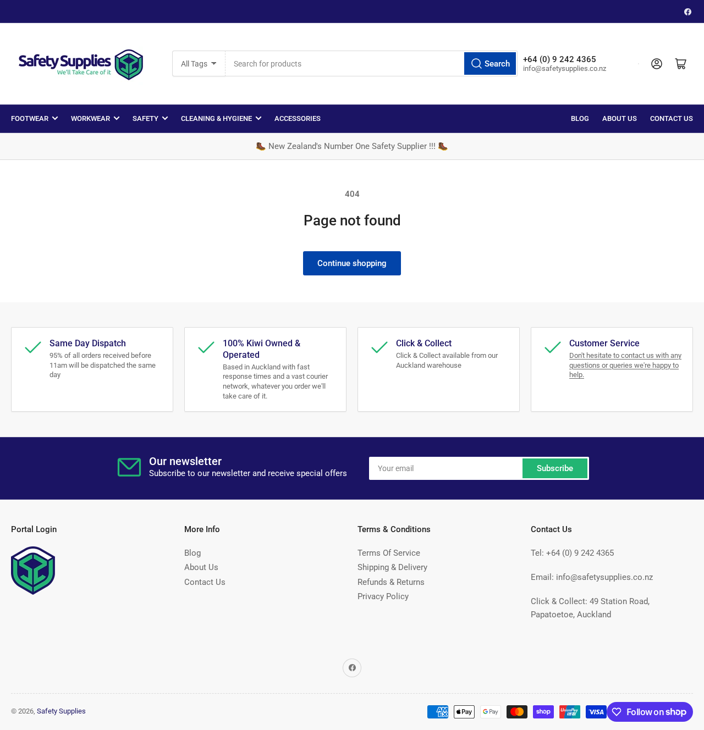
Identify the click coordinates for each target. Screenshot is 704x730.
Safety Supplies (61, 711)
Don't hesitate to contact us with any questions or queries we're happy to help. (625, 365)
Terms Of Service (389, 553)
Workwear (90, 118)
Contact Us (671, 118)
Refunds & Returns (391, 582)
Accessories (297, 118)
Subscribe (555, 468)
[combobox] (372, 63)
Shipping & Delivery (392, 567)
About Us (619, 118)
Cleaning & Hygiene (216, 118)
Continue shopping (352, 263)
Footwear (29, 118)
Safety (145, 118)
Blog (580, 118)
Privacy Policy (383, 596)
